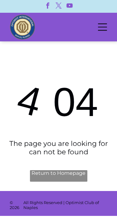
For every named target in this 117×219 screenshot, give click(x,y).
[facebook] (47, 6)
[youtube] (69, 6)
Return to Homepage (58, 173)
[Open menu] (102, 27)
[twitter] (58, 6)
